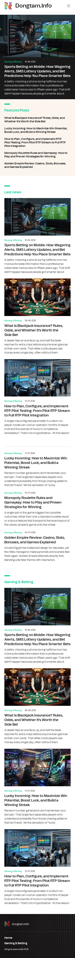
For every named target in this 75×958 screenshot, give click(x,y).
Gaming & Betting (13, 62)
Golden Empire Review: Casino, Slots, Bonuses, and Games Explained (37, 165)
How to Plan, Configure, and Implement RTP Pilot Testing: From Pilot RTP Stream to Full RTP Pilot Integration (37, 142)
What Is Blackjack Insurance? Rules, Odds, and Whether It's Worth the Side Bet (37, 119)
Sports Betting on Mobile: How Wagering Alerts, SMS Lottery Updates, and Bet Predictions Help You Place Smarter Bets (37, 57)
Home (8, 937)
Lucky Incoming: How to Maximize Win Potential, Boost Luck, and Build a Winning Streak (37, 130)
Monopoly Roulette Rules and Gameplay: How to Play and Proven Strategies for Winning (37, 155)
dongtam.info (20, 924)
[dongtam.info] (8, 6)
